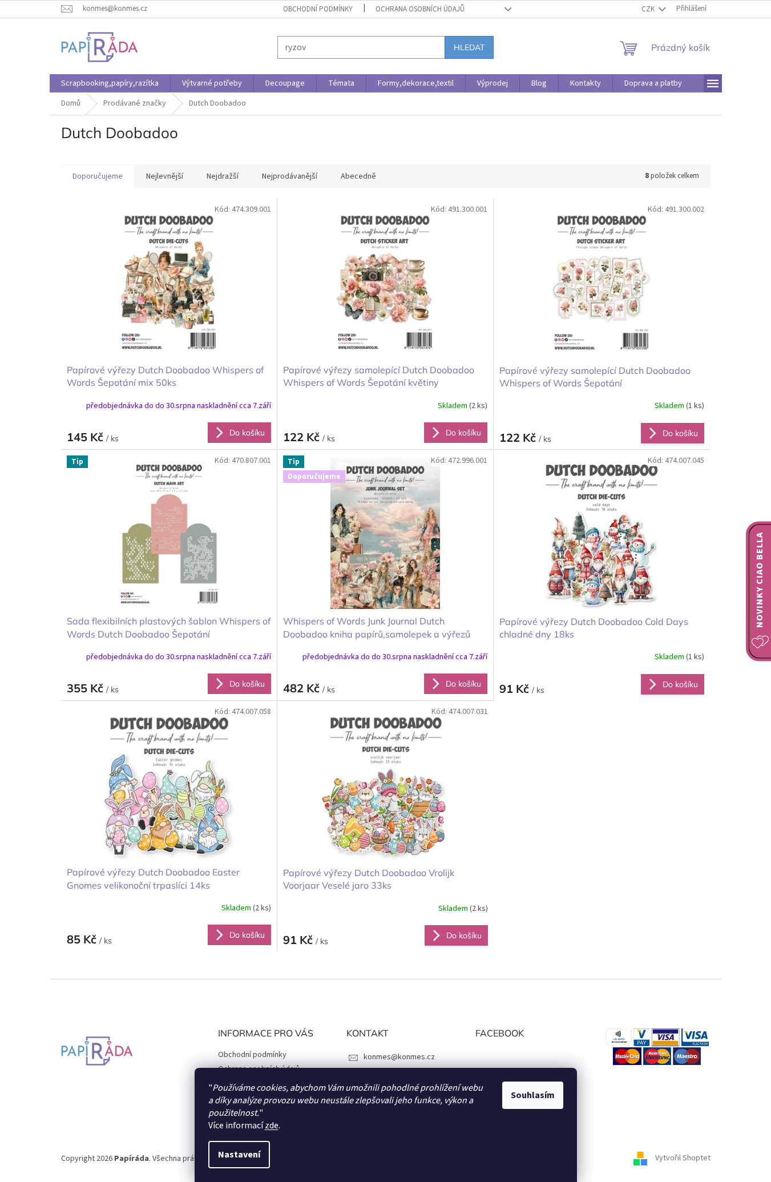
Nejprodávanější (289, 176)
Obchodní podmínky (318, 9)
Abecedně (358, 176)
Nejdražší (223, 176)
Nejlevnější (164, 176)
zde (271, 1125)
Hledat (469, 47)
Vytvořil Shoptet (683, 1158)
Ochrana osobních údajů (420, 9)
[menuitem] (110, 83)
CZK (648, 9)
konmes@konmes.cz (399, 1057)
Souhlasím (533, 1095)
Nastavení (239, 1154)
